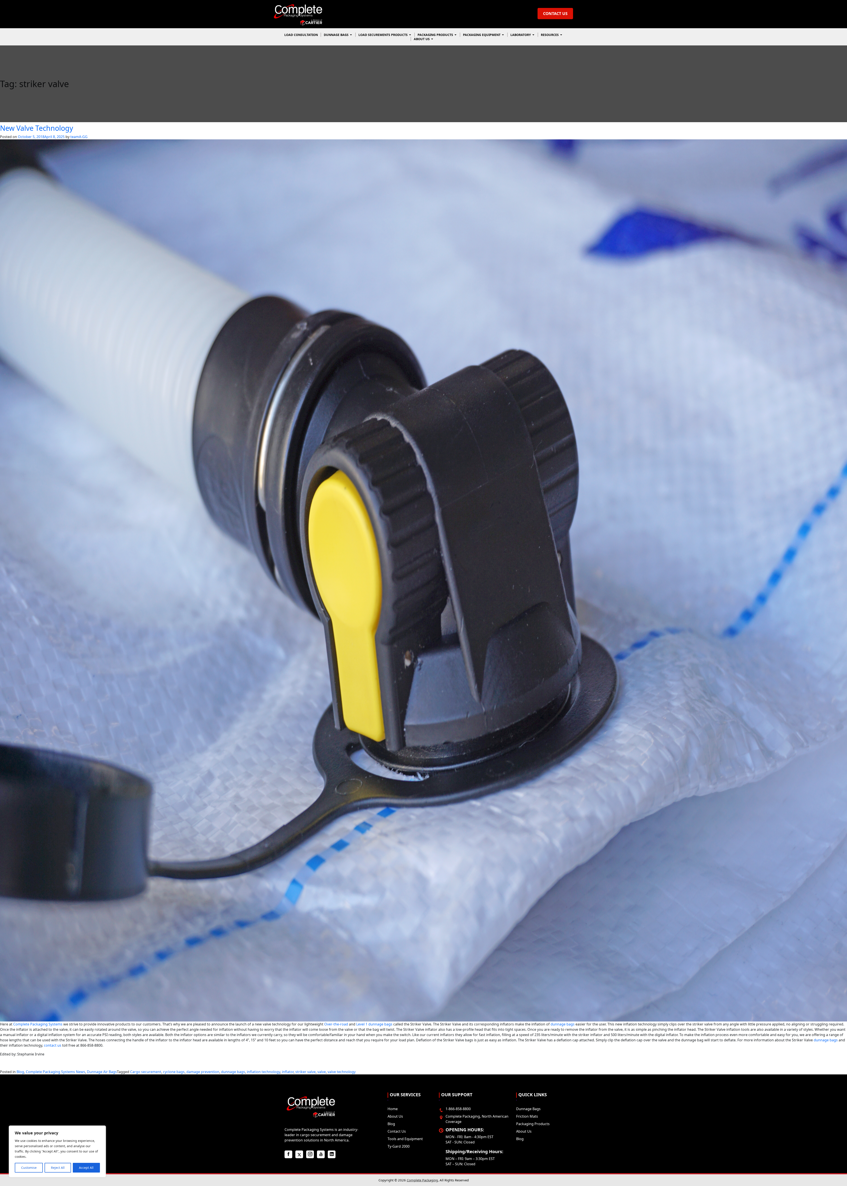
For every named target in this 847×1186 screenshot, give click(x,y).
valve (321, 1071)
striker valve (305, 1071)
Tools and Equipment (405, 1138)
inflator (288, 1071)
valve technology (342, 1071)
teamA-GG (79, 136)
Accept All (86, 1167)
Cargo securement (145, 1071)
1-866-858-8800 (458, 1108)
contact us (52, 1045)
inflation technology (263, 1071)
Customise (29, 1167)
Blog (20, 1071)
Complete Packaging (422, 1180)
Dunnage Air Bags (102, 1071)
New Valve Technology (36, 128)
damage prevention (202, 1071)
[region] (57, 1151)
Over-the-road (336, 1024)
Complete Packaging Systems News (55, 1071)
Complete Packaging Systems (37, 1024)
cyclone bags (174, 1071)
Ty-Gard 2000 (399, 1146)
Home (393, 1108)
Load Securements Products (383, 35)
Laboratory (521, 35)
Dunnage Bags (336, 35)
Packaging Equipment (482, 35)
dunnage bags (563, 1024)
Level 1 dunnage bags (374, 1024)
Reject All (58, 1167)
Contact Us (555, 13)
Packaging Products (436, 35)
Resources (550, 35)
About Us (422, 39)
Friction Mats (527, 1116)
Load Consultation (301, 35)
